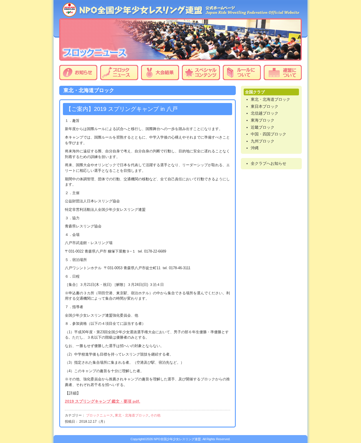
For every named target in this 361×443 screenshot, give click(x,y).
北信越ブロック (264, 113)
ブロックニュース (119, 72)
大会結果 (160, 72)
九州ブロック (262, 141)
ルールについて (242, 72)
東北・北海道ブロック (132, 415)
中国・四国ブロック (268, 134)
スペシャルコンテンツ (201, 72)
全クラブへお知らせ (268, 163)
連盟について (283, 72)
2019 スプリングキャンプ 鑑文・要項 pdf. (102, 401)
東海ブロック (262, 120)
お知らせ (78, 72)
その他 (155, 415)
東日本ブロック (264, 106)
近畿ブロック (262, 127)
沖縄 (255, 148)
